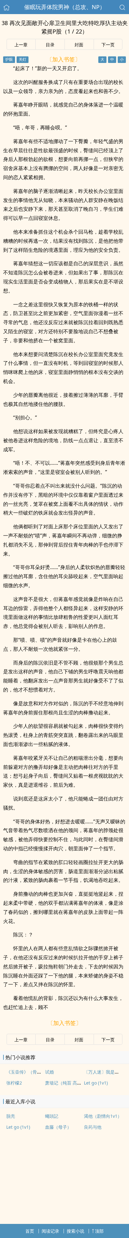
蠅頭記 (51, 1116)
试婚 (49, 1072)
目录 (50, 45)
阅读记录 (50, 1231)
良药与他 (92, 1127)
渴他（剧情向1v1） (103, 1116)
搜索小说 (75, 1231)
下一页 (108, 45)
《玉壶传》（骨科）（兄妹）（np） (42, 1072)
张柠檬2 (14, 1083)
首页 (29, 1231)
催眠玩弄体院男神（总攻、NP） (64, 7)
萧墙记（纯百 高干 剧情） (70, 1083)
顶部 (99, 1231)
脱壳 (10, 1116)
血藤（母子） (58, 1127)
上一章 (21, 45)
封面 (79, 45)
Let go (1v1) (96, 1083)
